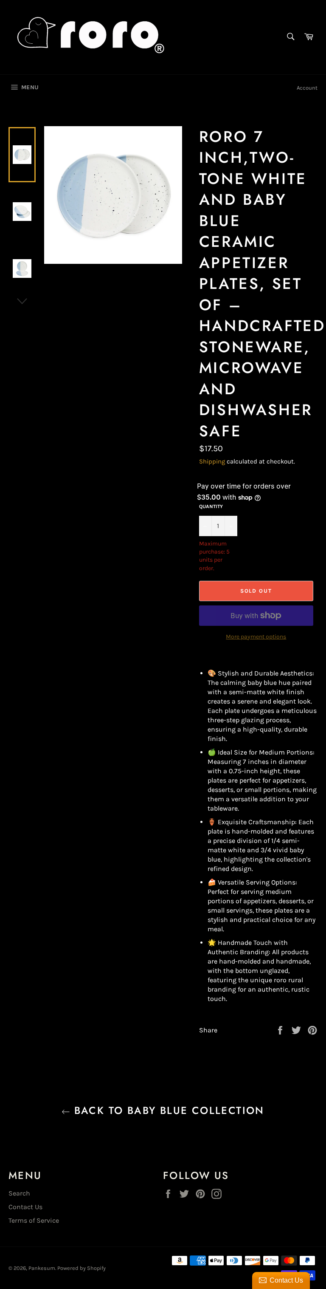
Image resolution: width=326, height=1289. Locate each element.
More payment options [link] (256, 636)
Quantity (211, 506)
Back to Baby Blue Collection (167, 1110)
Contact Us (25, 1207)
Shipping (212, 461)
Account (307, 88)
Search (19, 1193)
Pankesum (41, 1268)
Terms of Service (33, 1220)
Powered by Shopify (81, 1268)
